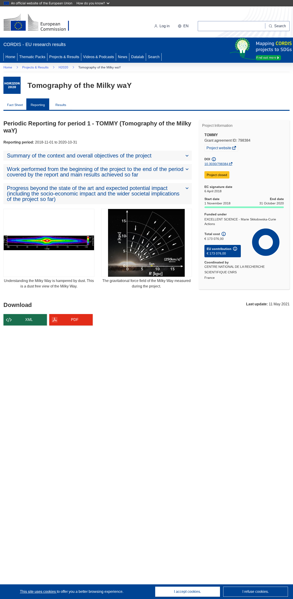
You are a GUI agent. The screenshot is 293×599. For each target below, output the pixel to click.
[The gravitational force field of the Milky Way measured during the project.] (146, 243)
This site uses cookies (38, 592)
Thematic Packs (32, 57)
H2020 (63, 67)
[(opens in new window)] (40, 23)
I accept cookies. (187, 592)
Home (10, 57)
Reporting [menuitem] (38, 105)
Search (154, 57)
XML (29, 320)
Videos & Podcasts (98, 57)
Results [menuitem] (60, 105)
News (122, 57)
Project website (219, 149)
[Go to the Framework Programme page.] (12, 85)
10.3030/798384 (216, 164)
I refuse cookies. (255, 592)
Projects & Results (64, 57)
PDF (75, 320)
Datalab (137, 57)
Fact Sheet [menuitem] (15, 105)
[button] (183, 26)
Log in (165, 26)
